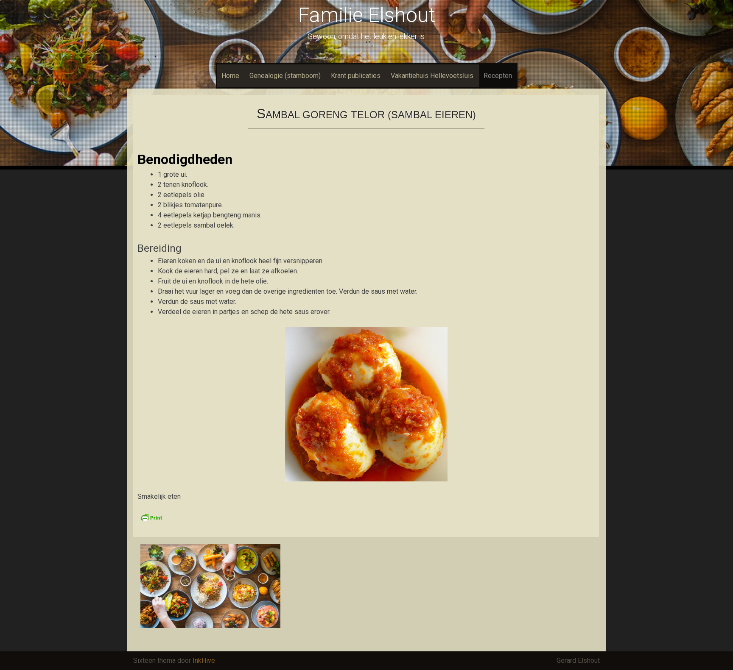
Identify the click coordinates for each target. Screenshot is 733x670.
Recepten (498, 76)
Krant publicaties (355, 76)
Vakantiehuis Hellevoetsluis (432, 76)
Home (230, 76)
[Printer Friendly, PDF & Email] (151, 517)
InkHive (204, 660)
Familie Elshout (366, 15)
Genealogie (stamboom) (285, 76)
